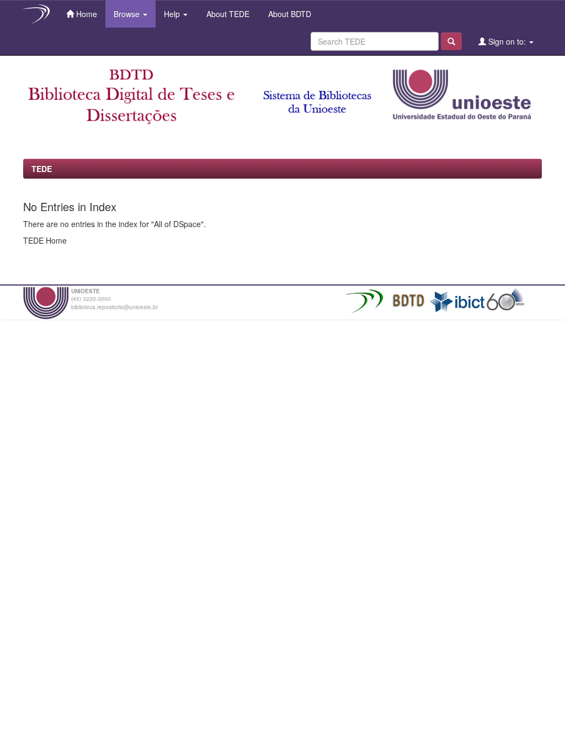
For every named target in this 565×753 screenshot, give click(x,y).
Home (85, 13)
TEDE (41, 168)
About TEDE (226, 13)
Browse (128, 13)
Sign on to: (507, 41)
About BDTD (288, 13)
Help (173, 13)
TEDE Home (45, 240)
